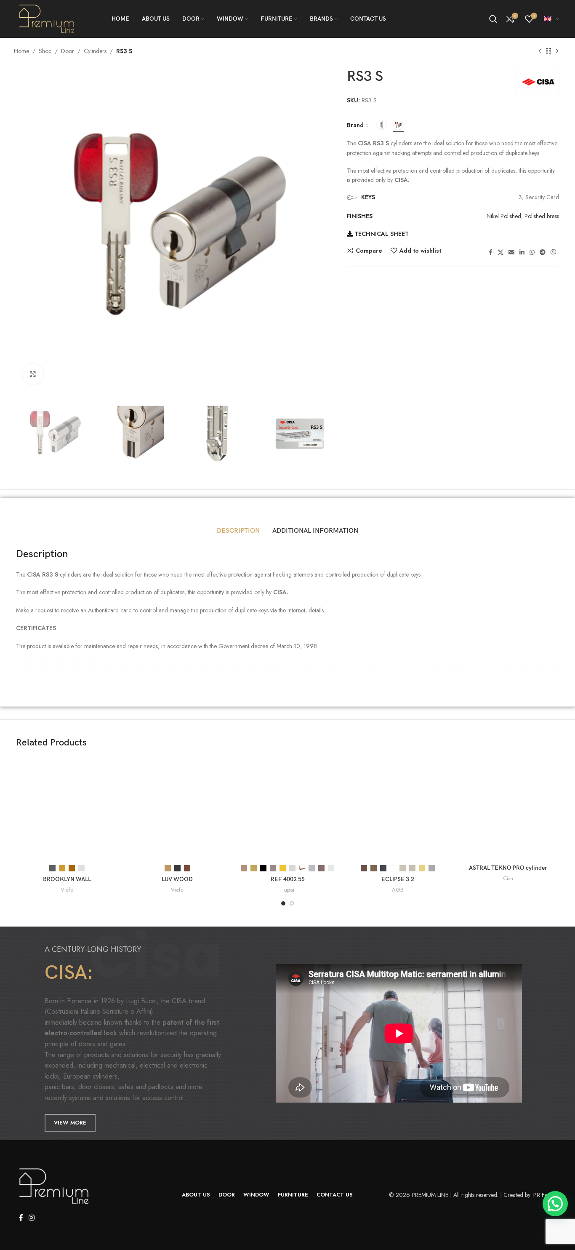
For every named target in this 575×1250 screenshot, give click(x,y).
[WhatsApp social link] (532, 252)
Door (67, 51)
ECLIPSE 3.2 (397, 879)
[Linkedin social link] (522, 252)
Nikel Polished (504, 216)
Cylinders (95, 51)
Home (21, 51)
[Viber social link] (553, 252)
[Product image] (67, 808)
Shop (45, 51)
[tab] (238, 531)
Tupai (287, 890)
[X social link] (500, 252)
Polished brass (541, 216)
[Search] (493, 19)
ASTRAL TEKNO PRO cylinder (508, 867)
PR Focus (544, 1195)
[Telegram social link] (542, 252)
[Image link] (54, 1185)
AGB (398, 890)
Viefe (67, 890)
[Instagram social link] (31, 1218)
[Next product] (557, 51)
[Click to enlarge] (32, 374)
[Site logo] (47, 18)
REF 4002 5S (288, 879)
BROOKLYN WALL (67, 879)
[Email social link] (511, 252)
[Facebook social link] (490, 252)
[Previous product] (540, 51)
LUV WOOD (177, 879)
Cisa (508, 878)
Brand (356, 125)
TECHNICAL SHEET (381, 234)
